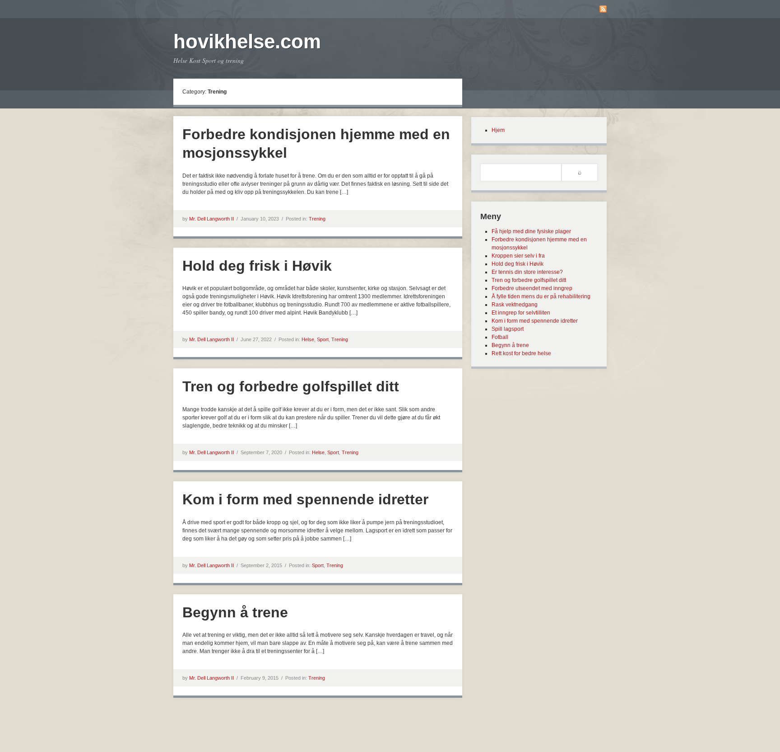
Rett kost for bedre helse (521, 353)
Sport (323, 339)
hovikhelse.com (247, 41)
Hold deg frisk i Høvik (257, 266)
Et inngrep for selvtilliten (521, 313)
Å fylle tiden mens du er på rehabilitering (541, 296)
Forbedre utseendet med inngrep (532, 288)
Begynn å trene (235, 612)
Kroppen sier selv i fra (518, 256)
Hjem (498, 130)
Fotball (500, 337)
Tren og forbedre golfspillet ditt (290, 386)
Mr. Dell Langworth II (211, 218)
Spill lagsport (508, 329)
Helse (308, 339)
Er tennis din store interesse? (527, 272)
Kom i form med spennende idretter (305, 499)
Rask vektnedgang (515, 304)
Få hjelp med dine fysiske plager (531, 231)
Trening (317, 218)
